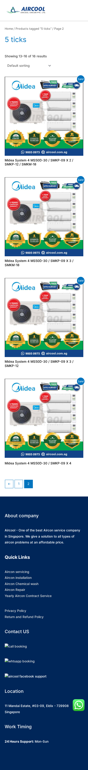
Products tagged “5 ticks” (33, 28)
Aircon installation (18, 578)
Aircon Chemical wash (21, 584)
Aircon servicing (17, 572)
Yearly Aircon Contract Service (28, 596)
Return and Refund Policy (24, 617)
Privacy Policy (15, 611)
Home (9, 28)
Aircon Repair (15, 590)
